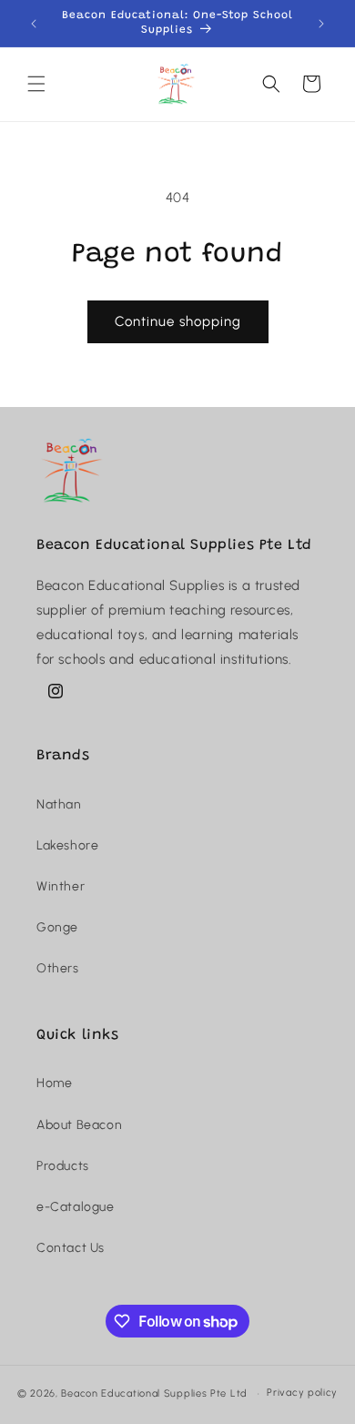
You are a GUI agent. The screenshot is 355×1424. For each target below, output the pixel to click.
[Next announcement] (321, 24)
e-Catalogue (75, 1207)
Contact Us (70, 1248)
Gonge (57, 927)
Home (54, 1083)
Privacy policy (302, 1393)
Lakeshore (67, 845)
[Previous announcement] (34, 24)
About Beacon (79, 1125)
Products (62, 1166)
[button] (36, 84)
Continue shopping (178, 321)
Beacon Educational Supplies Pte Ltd (154, 1393)
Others (57, 968)
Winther (60, 886)
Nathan (59, 804)
